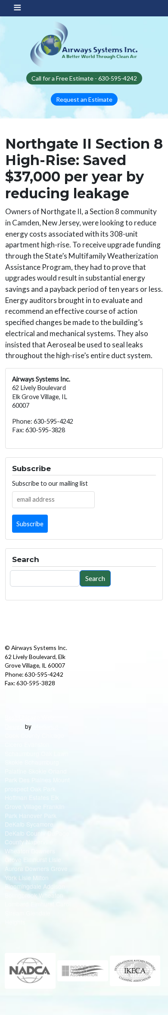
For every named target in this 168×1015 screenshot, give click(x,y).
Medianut (46, 726)
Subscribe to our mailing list (50, 483)
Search (95, 578)
